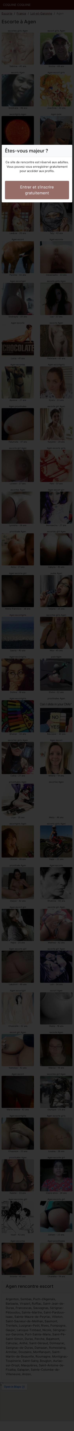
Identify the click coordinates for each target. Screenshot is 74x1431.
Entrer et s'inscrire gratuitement (37, 190)
